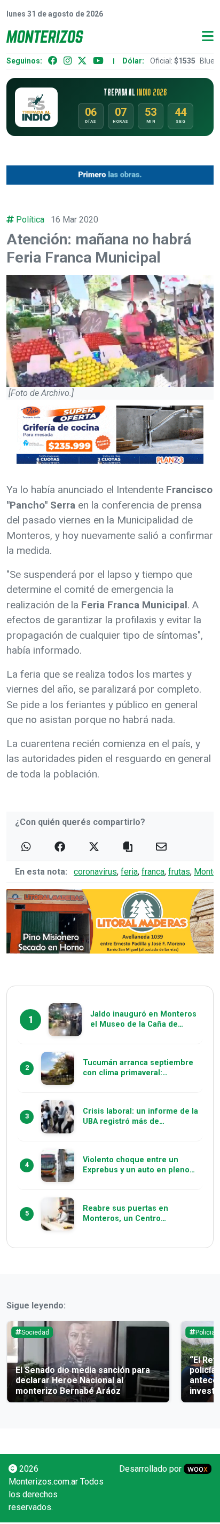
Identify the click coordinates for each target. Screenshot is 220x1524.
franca (153, 872)
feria (129, 872)
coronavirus (95, 872)
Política (30, 220)
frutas (179, 872)
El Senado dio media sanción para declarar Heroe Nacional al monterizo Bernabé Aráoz (82, 1380)
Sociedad (35, 1332)
